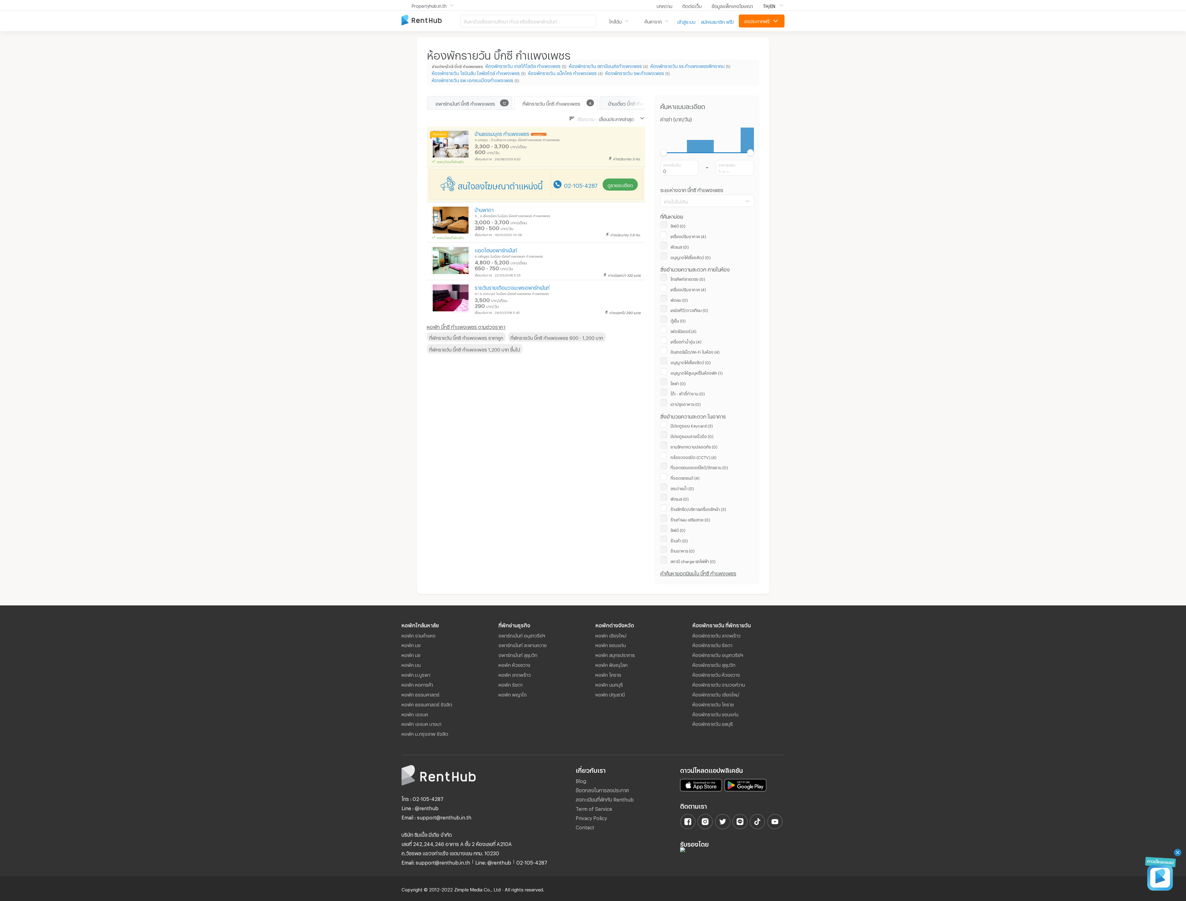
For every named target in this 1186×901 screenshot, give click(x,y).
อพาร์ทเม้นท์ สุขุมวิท (517, 654)
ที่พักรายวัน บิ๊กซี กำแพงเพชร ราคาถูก (466, 337)
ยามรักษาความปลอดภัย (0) (694, 446)
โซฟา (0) (678, 382)
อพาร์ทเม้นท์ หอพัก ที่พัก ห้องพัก (431, 20)
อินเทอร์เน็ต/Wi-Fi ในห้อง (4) (695, 351)
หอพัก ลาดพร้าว (514, 674)
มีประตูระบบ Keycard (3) (692, 425)
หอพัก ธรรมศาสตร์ (420, 694)
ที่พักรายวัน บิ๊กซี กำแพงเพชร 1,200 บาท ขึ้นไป (474, 349)
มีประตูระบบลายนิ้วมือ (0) (692, 435)
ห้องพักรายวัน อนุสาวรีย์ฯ (717, 654)
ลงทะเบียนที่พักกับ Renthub (605, 799)
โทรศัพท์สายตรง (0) (688, 278)
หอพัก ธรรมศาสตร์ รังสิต (427, 703)
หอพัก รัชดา (510, 684)
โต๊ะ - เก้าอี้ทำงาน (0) (688, 392)
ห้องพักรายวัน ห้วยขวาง (716, 674)
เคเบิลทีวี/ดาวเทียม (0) (689, 309)
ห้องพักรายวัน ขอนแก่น (715, 713)
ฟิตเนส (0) (680, 246)
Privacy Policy (591, 817)
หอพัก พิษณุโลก (611, 664)
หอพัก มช (411, 644)
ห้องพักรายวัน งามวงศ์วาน (718, 684)
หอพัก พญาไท (512, 694)
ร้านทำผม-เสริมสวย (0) (690, 518)
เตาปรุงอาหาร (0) (686, 403)
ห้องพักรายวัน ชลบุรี (712, 723)
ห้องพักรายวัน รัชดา (712, 644)
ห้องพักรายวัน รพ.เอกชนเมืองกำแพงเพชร (472, 79)
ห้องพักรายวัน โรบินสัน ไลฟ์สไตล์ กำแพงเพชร (476, 72)
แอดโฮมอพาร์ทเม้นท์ (496, 249)
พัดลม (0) (679, 299)
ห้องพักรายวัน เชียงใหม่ (715, 694)
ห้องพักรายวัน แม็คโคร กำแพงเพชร (562, 72)
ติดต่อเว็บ (692, 5)
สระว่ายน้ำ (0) (682, 487)
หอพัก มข (411, 654)
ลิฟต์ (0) (678, 225)
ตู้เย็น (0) (678, 320)
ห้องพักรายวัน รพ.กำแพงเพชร (634, 72)
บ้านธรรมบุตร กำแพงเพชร (502, 133)
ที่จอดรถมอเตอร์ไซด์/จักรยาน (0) (699, 466)
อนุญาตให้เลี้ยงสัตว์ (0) (691, 256)
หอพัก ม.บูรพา (416, 674)
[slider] (663, 152)
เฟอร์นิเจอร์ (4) (683, 330)
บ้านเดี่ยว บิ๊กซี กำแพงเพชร (634, 103)
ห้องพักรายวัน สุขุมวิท (713, 664)
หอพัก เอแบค (415, 713)
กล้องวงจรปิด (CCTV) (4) (694, 456)
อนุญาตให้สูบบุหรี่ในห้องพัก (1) (697, 372)
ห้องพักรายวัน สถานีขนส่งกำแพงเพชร (605, 65)
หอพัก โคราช (608, 674)
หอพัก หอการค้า (417, 684)
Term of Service (594, 808)
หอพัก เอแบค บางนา (421, 723)
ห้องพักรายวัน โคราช (713, 703)
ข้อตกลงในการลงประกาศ (602, 789)
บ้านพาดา (484, 209)
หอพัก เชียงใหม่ (610, 635)
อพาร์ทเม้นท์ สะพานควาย (522, 644)
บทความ (664, 5)
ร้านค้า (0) (679, 539)
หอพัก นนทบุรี (609, 684)
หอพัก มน (411, 664)
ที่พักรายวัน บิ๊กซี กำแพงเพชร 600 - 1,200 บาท (557, 337)
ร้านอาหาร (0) (683, 550)
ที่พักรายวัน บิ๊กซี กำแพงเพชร (551, 103)
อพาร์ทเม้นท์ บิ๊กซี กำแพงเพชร (465, 103)
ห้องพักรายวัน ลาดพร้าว (716, 635)
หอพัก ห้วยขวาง (514, 664)
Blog (581, 780)
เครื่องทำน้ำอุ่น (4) (686, 341)
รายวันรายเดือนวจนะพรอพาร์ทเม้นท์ (512, 287)
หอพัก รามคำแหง (418, 635)
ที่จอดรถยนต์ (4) (685, 477)
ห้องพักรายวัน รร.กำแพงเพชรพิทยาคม (687, 65)
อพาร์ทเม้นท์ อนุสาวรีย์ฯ (521, 635)
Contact (585, 826)
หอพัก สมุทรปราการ (615, 654)
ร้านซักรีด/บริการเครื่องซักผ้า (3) (698, 508)
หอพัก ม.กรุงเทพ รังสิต (425, 733)
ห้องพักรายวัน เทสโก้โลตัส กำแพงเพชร (523, 65)
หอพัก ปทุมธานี (610, 694)
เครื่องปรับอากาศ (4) (688, 235)
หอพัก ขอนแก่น (610, 644)
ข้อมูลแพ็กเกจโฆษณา (732, 5)
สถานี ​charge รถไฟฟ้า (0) (693, 560)
